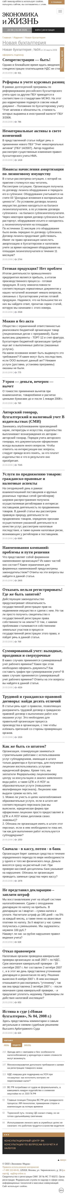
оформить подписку (13, 54)
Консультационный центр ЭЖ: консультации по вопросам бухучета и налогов (31, 1144)
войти (38, 30)
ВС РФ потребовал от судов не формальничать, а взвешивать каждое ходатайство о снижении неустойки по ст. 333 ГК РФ (34, 1090)
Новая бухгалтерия (24, 42)
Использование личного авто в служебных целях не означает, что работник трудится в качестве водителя (35, 1124)
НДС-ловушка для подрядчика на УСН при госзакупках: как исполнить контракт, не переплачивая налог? (30, 1077)
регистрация (48, 30)
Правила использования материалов (20, 1167)
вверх (63, 1160)
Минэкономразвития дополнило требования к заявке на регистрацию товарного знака (35, 1066)
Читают (8, 1040)
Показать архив (61, 59)
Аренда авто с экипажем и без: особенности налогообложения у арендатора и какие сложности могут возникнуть (34, 1055)
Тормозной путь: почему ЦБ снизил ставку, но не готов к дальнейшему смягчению (33, 1114)
